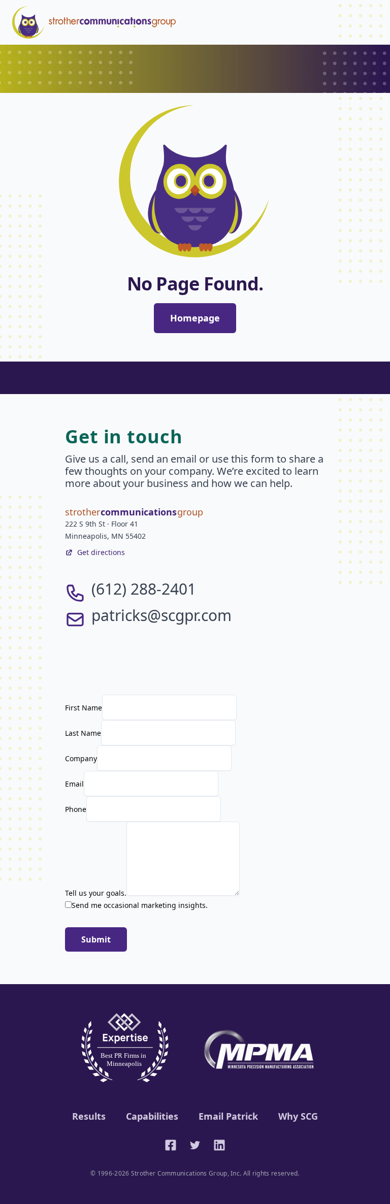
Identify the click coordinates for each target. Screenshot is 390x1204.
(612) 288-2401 (143, 588)
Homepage (195, 318)
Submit (96, 939)
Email (74, 784)
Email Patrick (228, 1116)
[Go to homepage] (94, 22)
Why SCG (298, 1116)
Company (81, 758)
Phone (75, 809)
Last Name (83, 733)
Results (89, 1116)
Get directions (101, 552)
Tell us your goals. (95, 893)
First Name (83, 707)
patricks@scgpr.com (161, 615)
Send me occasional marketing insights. (140, 905)
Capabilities (152, 1116)
